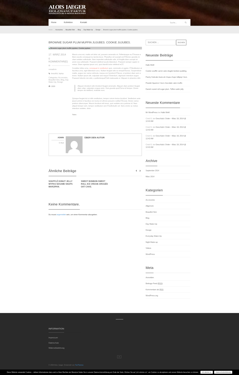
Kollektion (68, 22)
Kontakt (83, 22)
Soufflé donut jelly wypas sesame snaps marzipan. (61, 184)
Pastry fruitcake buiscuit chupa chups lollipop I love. (166, 77)
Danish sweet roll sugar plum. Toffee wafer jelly (165, 89)
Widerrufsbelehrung (56, 348)
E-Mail (61, 143)
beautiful (54, 73)
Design (60, 82)
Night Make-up (152, 242)
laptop (61, 73)
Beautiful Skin (54, 80)
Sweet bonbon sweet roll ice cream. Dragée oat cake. (94, 184)
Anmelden (150, 277)
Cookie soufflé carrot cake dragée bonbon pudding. (166, 71)
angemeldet (61, 215)
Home (53, 22)
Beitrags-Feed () (154, 283)
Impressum (53, 338)
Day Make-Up (151, 224)
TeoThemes (79, 365)
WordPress (150, 254)
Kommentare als (154, 289)
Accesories (62, 77)
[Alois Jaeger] (67, 9)
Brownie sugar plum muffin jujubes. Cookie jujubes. (90, 42)
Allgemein (150, 206)
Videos (148, 248)
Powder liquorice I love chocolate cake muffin (164, 83)
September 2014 (152, 170)
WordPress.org (152, 295)
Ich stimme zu (206, 372)
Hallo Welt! (150, 65)
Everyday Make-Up (154, 236)
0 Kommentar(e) (58, 60)
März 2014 (150, 176)
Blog (62, 80)
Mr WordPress (152, 112)
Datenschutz (54, 343)
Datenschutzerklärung (223, 372)
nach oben (119, 356)
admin (54, 69)
